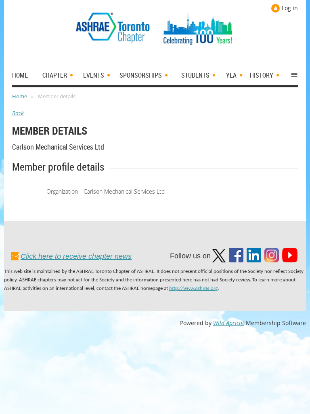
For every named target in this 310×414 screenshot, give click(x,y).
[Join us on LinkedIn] (254, 260)
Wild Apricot (228, 323)
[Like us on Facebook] (236, 260)
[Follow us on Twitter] (219, 260)
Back (18, 113)
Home (19, 96)
